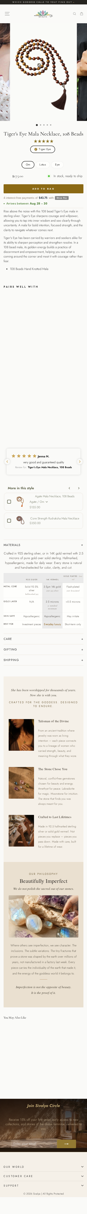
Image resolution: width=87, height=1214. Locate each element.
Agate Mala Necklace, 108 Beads (55, 496)
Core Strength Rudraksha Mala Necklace (54, 518)
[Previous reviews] (7, 461)
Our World (14, 1167)
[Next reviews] (80, 461)
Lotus (42, 165)
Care (8, 639)
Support (11, 1185)
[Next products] (78, 488)
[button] (43, 461)
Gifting (10, 649)
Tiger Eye (45, 149)
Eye (57, 165)
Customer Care (18, 1176)
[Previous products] (69, 488)
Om (28, 165)
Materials (12, 545)
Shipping (11, 660)
